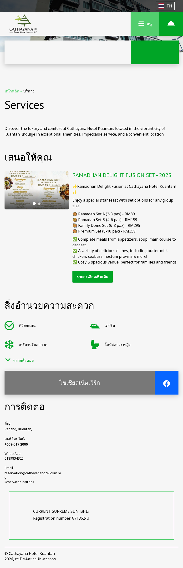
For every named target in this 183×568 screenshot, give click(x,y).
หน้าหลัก (12, 91)
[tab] (34, 203)
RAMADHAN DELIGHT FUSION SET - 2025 (121, 175)
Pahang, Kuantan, (18, 429)
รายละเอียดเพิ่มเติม (92, 276)
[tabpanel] (37, 190)
